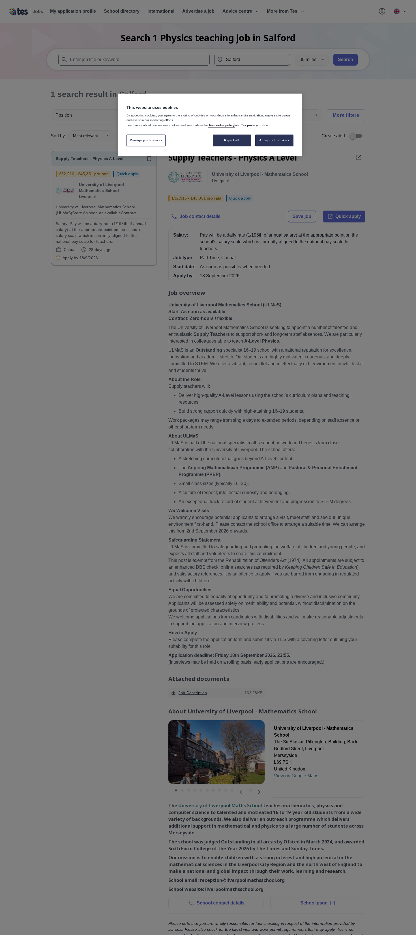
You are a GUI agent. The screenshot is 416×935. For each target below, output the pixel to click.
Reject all (231, 140)
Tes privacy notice (254, 125)
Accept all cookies (274, 140)
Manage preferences (146, 140)
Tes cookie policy (221, 125)
